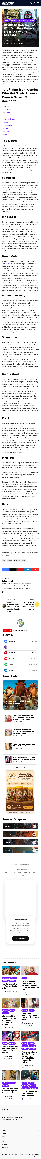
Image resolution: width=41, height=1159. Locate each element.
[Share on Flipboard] (22, 43)
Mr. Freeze (7, 113)
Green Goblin (7, 116)
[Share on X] (14, 43)
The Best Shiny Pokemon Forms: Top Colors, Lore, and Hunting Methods (23, 731)
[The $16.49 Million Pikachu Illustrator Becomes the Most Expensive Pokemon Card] (8, 718)
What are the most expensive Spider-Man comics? (10, 1091)
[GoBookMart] (8, 3)
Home (7, 12)
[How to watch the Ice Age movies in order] (20, 695)
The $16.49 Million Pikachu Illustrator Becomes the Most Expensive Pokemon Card (24, 717)
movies (4, 1139)
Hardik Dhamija (28, 1065)
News (3, 1141)
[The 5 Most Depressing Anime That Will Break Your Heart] (8, 746)
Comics (4, 148)
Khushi (6, 991)
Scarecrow (7, 122)
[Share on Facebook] (11, 43)
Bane (5, 135)
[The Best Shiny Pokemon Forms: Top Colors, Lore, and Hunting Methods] (8, 732)
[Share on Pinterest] (16, 43)
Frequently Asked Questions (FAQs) (23, 1156)
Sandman (6, 109)
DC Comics (17, 560)
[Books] (20, 850)
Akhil (5, 1028)
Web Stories (5, 1144)
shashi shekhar (28, 1023)
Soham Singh (15, 39)
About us (4, 1150)
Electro (5, 128)
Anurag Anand (8, 1096)
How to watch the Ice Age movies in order (17, 702)
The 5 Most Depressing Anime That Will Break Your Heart (24, 745)
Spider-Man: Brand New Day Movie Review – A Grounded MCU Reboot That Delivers (29, 1057)
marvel (24, 560)
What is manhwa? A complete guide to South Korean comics (24, 758)
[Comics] (20, 834)
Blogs (3, 1136)
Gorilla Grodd (8, 125)
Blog (12, 12)
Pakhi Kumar (27, 993)
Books (4, 1133)
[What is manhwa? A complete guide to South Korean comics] (8, 759)
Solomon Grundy (9, 119)
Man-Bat (6, 132)
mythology (5, 1147)
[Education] (20, 842)
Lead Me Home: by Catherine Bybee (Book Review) (29, 1093)
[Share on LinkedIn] (19, 43)
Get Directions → (20, 938)
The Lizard (6, 106)
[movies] (20, 826)
